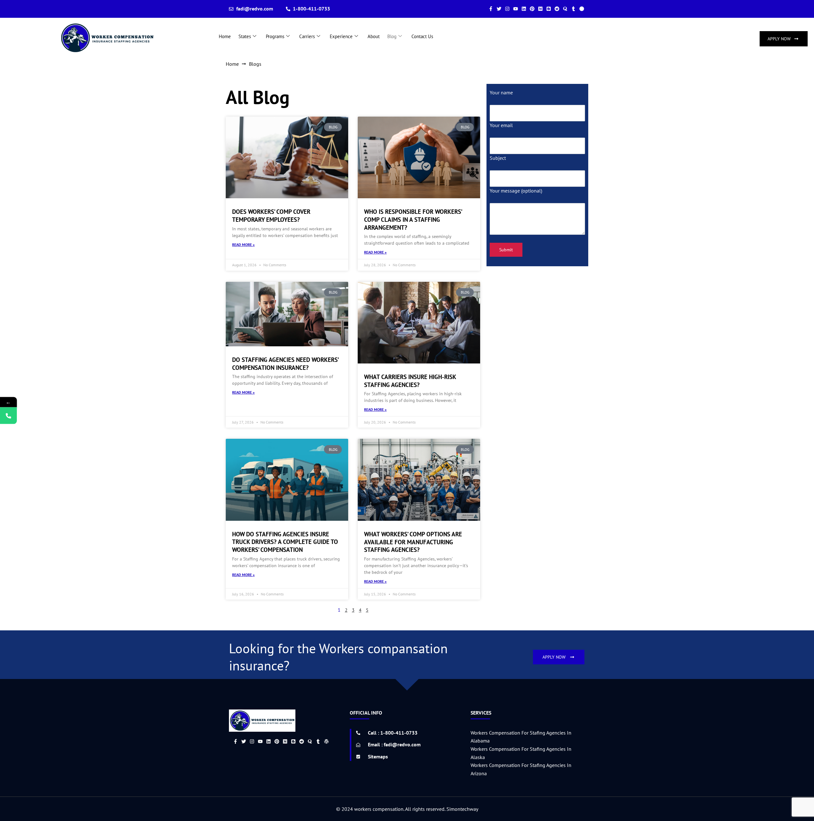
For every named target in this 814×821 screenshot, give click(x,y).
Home (225, 36)
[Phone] (8, 415)
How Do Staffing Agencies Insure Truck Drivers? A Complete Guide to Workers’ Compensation (285, 541)
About (374, 36)
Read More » (243, 244)
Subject (498, 158)
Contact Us (422, 36)
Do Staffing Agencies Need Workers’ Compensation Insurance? (285, 363)
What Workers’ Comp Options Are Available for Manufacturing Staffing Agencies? (413, 541)
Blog (392, 36)
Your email (501, 125)
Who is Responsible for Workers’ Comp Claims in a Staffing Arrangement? (413, 219)
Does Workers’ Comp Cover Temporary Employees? (271, 215)
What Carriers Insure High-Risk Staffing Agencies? (410, 381)
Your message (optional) (516, 190)
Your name (501, 92)
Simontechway (462, 809)
